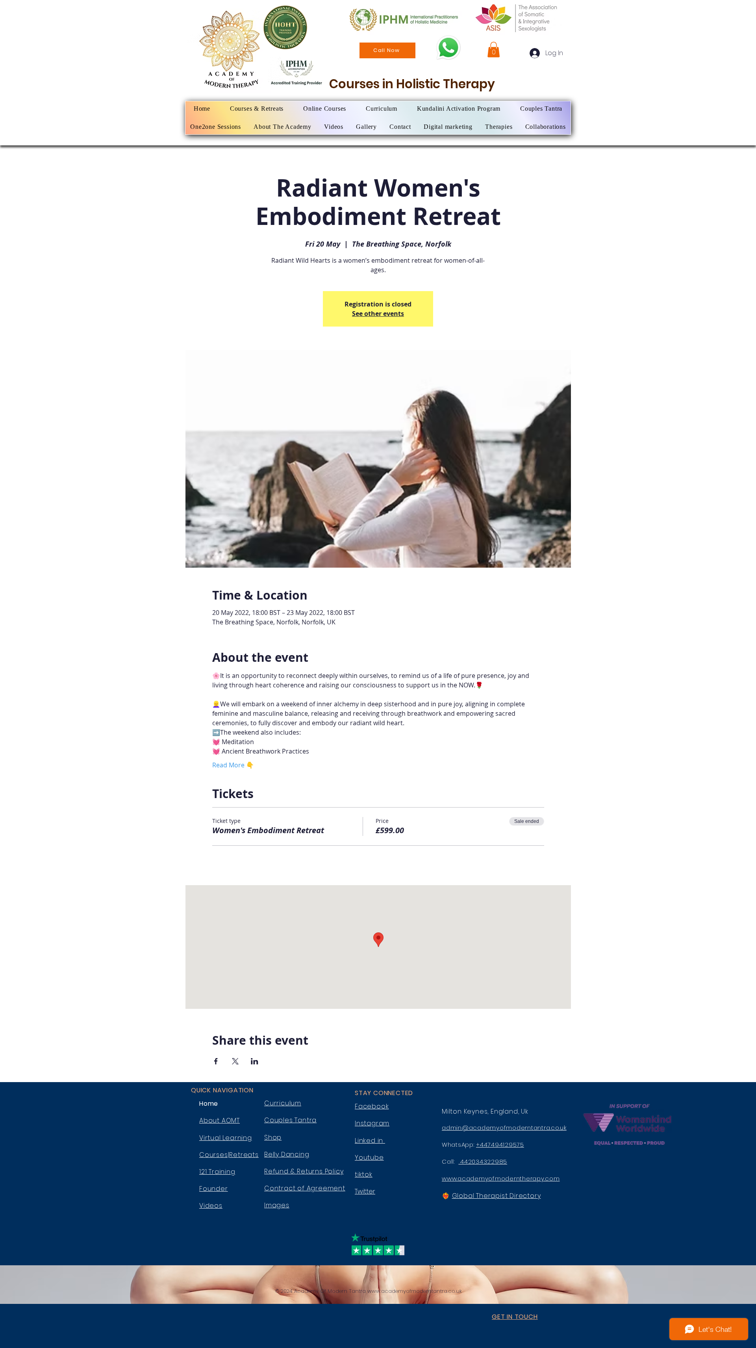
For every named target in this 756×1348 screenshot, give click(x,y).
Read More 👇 (233, 765)
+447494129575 (500, 1144)
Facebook (372, 1106)
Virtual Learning (225, 1137)
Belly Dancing (286, 1154)
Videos (210, 1205)
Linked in (370, 1140)
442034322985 (482, 1161)
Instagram (372, 1123)
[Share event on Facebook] (216, 1061)
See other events (378, 313)
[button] (493, 49)
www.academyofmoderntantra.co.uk (414, 1291)
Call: (450, 1161)
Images (276, 1205)
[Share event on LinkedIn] (254, 1061)
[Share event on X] (235, 1061)
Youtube (369, 1157)
